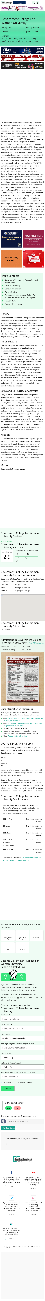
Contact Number (6, 1024)
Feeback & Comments (13, 304)
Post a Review (7, 541)
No (17, 1108)
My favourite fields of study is (11, 1063)
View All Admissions (36, 643)
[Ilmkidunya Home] (6, 3)
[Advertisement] (22, 93)
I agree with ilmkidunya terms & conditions (18, 1082)
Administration (11, 292)
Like (11, 1187)
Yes (8, 1108)
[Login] (37, 2)
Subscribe (33, 1189)
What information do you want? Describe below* (18, 1073)
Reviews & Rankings (12, 286)
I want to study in (7, 1034)
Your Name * (5, 1015)
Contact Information (13, 289)
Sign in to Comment (9, 1128)
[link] (19, 2)
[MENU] (42, 2)
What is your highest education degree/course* (17, 1044)
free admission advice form (17, 736)
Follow (11, 1214)
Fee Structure (10, 301)
